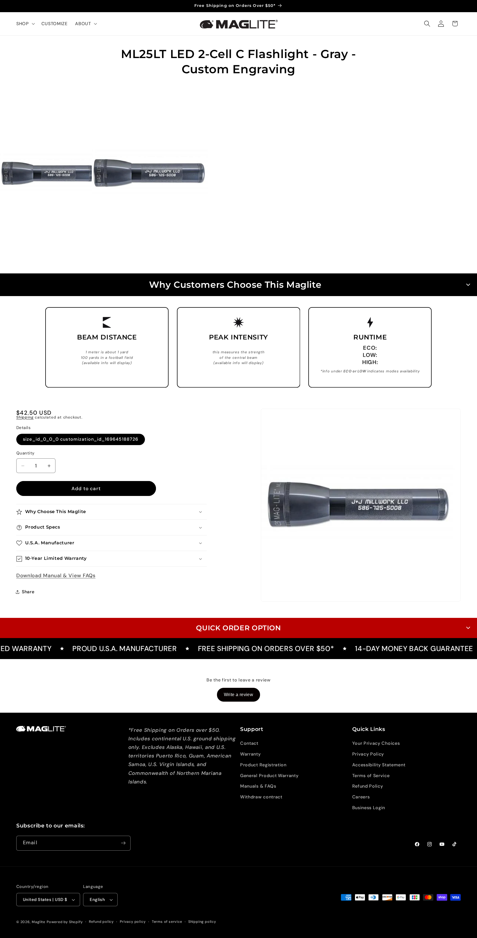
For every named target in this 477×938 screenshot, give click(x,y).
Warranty (250, 754)
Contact (249, 743)
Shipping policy (202, 921)
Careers (361, 797)
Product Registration (263, 765)
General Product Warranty (269, 775)
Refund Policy (367, 786)
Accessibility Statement (379, 765)
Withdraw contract (261, 797)
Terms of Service (371, 775)
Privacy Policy (368, 754)
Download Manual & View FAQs (56, 575)
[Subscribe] (123, 843)
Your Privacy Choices (376, 743)
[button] (25, 23)
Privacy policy (132, 921)
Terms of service (167, 921)
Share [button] (28, 592)
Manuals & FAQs (258, 786)
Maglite (38, 921)
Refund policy (101, 921)
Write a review (238, 694)
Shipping (24, 417)
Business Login (368, 808)
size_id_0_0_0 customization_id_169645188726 (80, 439)
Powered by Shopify (65, 921)
